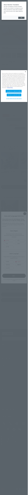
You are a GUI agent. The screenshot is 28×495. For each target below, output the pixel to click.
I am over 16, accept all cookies (14, 94)
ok (21, 17)
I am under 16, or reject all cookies (13, 91)
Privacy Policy (10, 87)
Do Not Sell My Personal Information (14, 98)
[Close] (25, 71)
